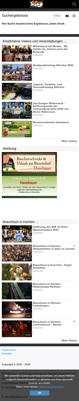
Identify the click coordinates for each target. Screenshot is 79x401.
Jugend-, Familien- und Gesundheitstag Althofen (48, 86)
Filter (57, 15)
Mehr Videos (69, 141)
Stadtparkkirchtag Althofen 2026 (53, 65)
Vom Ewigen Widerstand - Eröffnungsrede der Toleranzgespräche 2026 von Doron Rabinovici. (51, 107)
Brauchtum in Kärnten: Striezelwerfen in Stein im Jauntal (54, 247)
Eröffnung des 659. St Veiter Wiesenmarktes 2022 (50, 228)
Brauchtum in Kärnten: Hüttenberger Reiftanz (47, 285)
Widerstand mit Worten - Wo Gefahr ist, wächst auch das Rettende (50, 49)
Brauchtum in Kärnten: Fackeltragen (47, 304)
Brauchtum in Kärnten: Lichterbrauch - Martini (47, 323)
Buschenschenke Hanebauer (51, 122)
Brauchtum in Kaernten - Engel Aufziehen (52, 266)
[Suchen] (74, 4)
